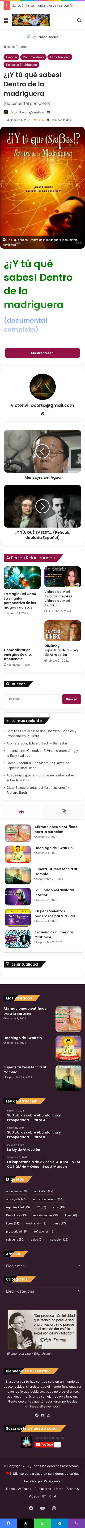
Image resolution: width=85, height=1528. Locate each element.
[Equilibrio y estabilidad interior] (18, 896)
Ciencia (22, 47)
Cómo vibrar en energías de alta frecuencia (18, 654)
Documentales (33, 57)
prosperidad (17, 1231)
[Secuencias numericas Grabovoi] (18, 939)
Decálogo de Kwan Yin (53, 848)
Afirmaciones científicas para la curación (55, 829)
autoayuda (16, 1199)
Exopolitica (16, 1215)
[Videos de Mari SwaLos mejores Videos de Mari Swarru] (62, 576)
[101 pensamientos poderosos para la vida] (18, 918)
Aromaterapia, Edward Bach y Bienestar (37, 743)
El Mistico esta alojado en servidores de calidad (45, 1473)
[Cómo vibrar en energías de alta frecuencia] (22, 632)
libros (12, 1223)
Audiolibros (42, 1489)
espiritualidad (18, 1207)
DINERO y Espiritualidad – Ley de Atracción (61, 650)
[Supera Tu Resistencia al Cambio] (18, 875)
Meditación (36, 1223)
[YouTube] (42, 1415)
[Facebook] (37, 1415)
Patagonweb (53, 1481)
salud (37, 1239)
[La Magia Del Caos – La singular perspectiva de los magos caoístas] (22, 578)
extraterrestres (46, 1215)
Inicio (10, 47)
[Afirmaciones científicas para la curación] (18, 833)
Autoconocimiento (48, 1199)
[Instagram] (48, 1415)
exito (59, 1207)
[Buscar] (79, 22)
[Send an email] (48, 112)
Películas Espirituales (21, 65)
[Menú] (6, 22)
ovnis (59, 1223)
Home (10, 1489)
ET (41, 1207)
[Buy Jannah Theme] (43, 37)
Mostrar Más (41, 353)
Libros (58, 1489)
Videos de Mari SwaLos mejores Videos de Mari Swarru (58, 598)
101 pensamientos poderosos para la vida (54, 914)
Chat (52, 1496)
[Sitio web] (42, 414)
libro (71, 1215)
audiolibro (43, 1191)
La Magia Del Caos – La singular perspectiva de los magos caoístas (21, 600)
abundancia (17, 1191)
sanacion (59, 1239)
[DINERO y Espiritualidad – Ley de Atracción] (62, 630)
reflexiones (44, 1231)
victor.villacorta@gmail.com (42, 405)
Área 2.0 (73, 1489)
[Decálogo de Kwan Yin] (18, 854)
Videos (34, 1496)
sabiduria (15, 1239)
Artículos (24, 1489)
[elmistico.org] (31, 20)
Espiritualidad (60, 57)
